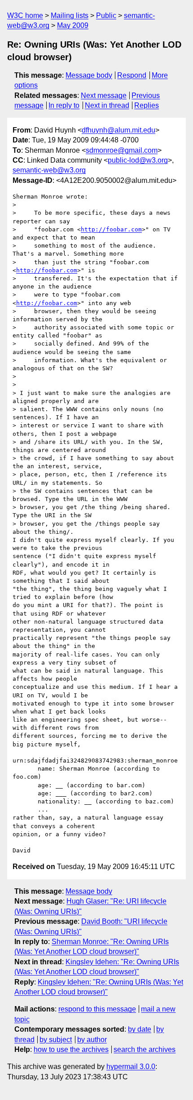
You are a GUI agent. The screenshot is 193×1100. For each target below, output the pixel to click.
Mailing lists (69, 15)
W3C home (25, 15)
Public (106, 15)
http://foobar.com (111, 229)
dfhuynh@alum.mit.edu (118, 130)
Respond (131, 75)
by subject (55, 1039)
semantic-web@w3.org (49, 170)
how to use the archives (71, 1049)
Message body (89, 75)
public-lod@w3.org (138, 160)
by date (139, 1029)
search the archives (144, 1049)
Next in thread (107, 105)
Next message (104, 95)
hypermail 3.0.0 (130, 1066)
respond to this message (97, 1009)
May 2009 (72, 25)
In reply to (63, 105)
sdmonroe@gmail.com (122, 150)
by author (92, 1039)
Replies (146, 105)
